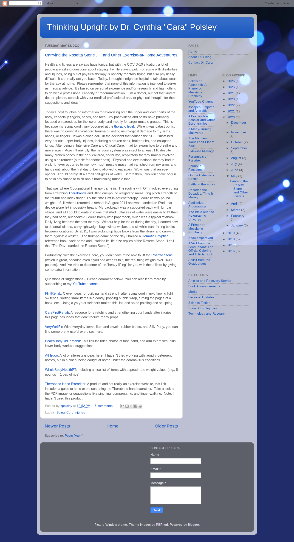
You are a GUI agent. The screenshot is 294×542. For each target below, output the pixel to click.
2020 (231, 117)
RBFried (162, 524)
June (235, 170)
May (234, 176)
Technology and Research (207, 313)
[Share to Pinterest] (140, 406)
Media (192, 291)
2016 (231, 251)
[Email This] (122, 406)
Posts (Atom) (74, 435)
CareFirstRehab (57, 312)
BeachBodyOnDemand (62, 341)
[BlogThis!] (127, 406)
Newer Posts (57, 426)
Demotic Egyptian (155, 236)
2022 (231, 105)
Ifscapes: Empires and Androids (201, 108)
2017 (231, 245)
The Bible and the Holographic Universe (201, 215)
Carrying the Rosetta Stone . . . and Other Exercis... (239, 188)
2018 (231, 239)
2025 (231, 87)
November (238, 132)
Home (113, 426)
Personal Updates (201, 297)
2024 (231, 93)
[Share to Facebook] (135, 406)
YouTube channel (85, 284)
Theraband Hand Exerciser (65, 384)
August (236, 158)
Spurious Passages (195, 167)
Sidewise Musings (201, 151)
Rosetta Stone (161, 255)
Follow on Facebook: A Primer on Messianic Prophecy (197, 88)
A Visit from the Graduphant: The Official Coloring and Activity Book (200, 249)
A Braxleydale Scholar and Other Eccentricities (201, 120)
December (238, 122)
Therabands (77, 193)
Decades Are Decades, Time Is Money (201, 193)
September (239, 148)
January (237, 225)
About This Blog (199, 57)
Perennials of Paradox (197, 158)
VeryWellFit (53, 327)
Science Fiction (199, 303)
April (234, 203)
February (237, 216)
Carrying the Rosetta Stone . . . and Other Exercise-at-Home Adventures (111, 55)
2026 (231, 81)
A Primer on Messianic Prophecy (196, 228)
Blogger (193, 524)
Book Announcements (204, 286)
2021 (231, 111)
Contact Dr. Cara (200, 62)
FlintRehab (53, 293)
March (236, 210)
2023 (231, 99)
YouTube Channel (201, 101)
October (237, 142)
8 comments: (104, 406)
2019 (231, 233)
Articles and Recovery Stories (209, 280)
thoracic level (124, 126)
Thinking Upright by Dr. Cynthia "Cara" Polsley (132, 27)
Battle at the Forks (201, 184)
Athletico (51, 355)
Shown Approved (200, 238)
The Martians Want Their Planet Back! (201, 142)
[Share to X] (131, 406)
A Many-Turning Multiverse (199, 130)
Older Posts (166, 426)
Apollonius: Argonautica (197, 204)
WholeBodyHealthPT (60, 370)
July (234, 164)
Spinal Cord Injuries (71, 412)
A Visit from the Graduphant (199, 261)
